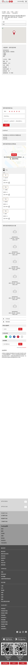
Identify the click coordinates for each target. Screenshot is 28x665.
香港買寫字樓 (4, 622)
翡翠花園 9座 (15, 252)
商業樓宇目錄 (4, 518)
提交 (6, 125)
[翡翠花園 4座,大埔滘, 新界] (14, 291)
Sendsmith (24, 347)
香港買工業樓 (4, 624)
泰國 (2, 536)
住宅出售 (5, 137)
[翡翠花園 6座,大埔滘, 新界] (14, 276)
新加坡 (2, 538)
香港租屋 (3, 608)
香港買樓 (3, 619)
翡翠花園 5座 (15, 311)
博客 (2, 572)
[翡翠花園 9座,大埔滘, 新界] (14, 246)
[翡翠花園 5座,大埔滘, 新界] (14, 306)
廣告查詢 (3, 556)
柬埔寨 (2, 590)
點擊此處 (14, 154)
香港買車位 (3, 628)
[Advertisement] (14, 90)
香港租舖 (3, 615)
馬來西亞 (3, 540)
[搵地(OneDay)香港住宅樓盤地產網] (7, 1)
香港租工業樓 (4, 613)
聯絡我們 (3, 558)
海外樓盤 (3, 576)
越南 (2, 531)
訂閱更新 (5, 663)
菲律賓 (2, 533)
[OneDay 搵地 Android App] (20, 639)
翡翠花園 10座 (15, 267)
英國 (2, 597)
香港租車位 (3, 617)
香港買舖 (3, 626)
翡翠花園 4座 (15, 296)
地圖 (3, 22)
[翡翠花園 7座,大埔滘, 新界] (14, 232)
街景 (3, 24)
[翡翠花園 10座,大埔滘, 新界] (14, 261)
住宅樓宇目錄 (4, 515)
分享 (14, 663)
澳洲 (2, 594)
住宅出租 (5, 139)
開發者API (3, 574)
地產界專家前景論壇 (6, 578)
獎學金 (2, 560)
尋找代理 (3, 562)
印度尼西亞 (4, 543)
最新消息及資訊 (4, 553)
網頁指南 (3, 565)
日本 (2, 588)
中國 (2, 586)
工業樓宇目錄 (4, 521)
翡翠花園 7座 (15, 237)
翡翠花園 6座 (15, 282)
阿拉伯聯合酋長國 (5, 601)
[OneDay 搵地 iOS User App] (7, 639)
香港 (2, 529)
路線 (23, 663)
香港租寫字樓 (4, 611)
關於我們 (3, 551)
